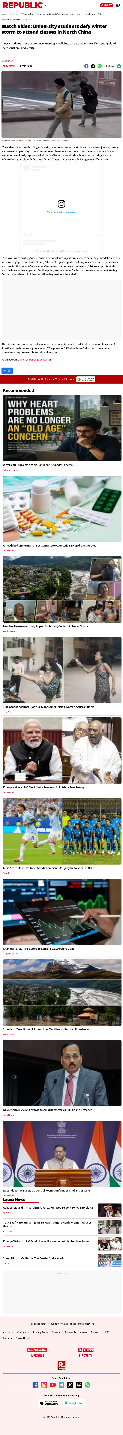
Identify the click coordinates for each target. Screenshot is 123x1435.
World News (9, 631)
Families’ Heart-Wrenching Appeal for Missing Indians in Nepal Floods (45, 626)
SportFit (7, 873)
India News (8, 551)
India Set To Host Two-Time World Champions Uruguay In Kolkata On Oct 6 (48, 868)
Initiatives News (10, 470)
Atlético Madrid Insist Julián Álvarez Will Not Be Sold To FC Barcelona (48, 1208)
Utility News (8, 66)
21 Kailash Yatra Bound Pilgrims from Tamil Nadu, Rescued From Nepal (46, 1029)
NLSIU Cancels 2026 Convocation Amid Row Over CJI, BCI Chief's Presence (47, 1110)
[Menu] (116, 5)
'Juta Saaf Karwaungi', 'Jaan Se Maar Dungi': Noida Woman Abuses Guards (48, 707)
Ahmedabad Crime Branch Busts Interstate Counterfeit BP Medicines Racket (49, 546)
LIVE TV (108, 5)
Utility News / (15, 14)
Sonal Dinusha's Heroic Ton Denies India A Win (34, 1258)
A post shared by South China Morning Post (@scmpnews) (61, 251)
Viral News (8, 712)
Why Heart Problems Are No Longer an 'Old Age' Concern (38, 465)
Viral (7, 371)
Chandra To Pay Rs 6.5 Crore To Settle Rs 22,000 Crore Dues (38, 949)
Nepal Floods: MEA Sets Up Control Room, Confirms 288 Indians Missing (46, 1191)
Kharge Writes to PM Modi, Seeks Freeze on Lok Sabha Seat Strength (44, 787)
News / (5, 14)
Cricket (6, 1263)
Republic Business (12, 954)
